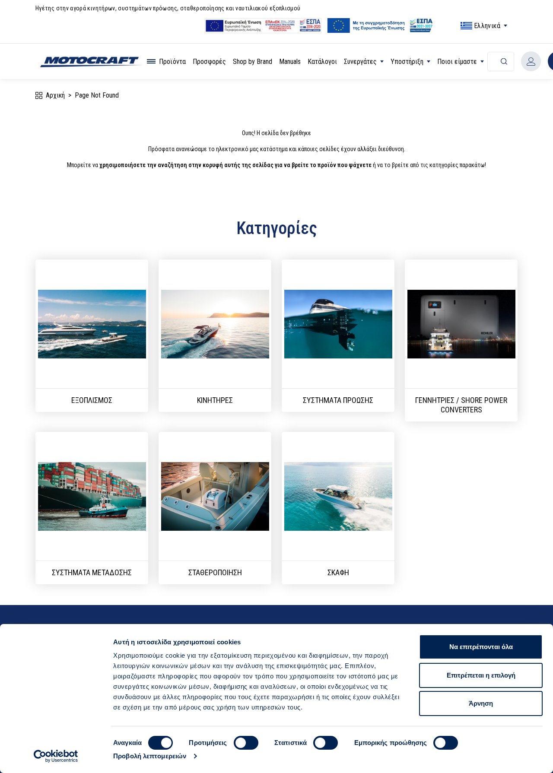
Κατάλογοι (322, 61)
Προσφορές (209, 61)
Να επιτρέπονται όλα (481, 646)
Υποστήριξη (407, 61)
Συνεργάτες (360, 61)
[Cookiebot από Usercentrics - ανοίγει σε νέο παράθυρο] (56, 756)
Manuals (290, 61)
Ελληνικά (487, 26)
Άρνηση (481, 703)
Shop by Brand (252, 61)
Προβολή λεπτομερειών (149, 756)
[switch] (246, 743)
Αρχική (55, 95)
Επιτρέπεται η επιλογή (481, 675)
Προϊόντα (172, 61)
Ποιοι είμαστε (457, 61)
